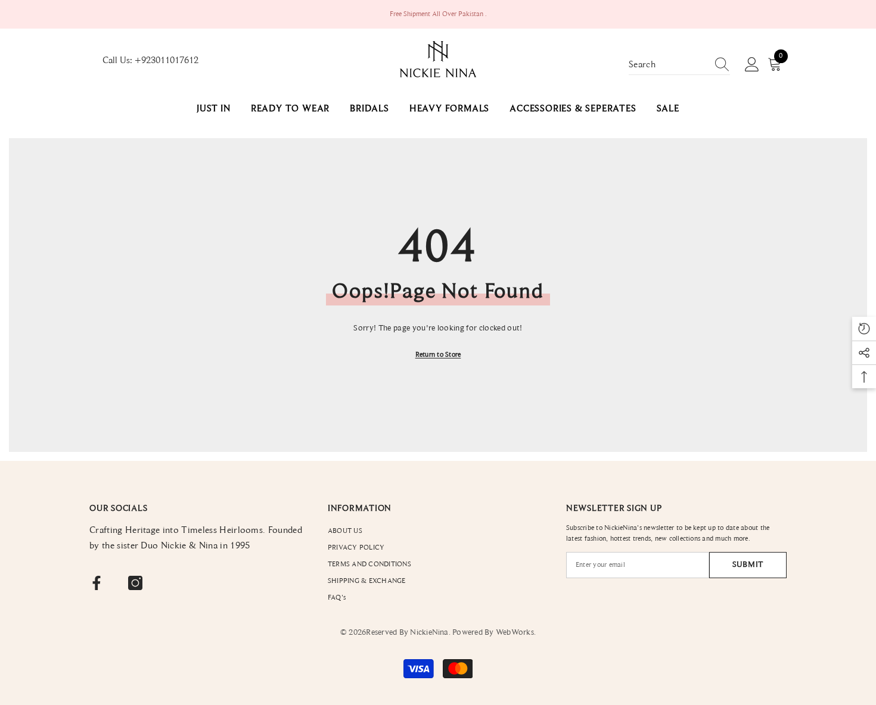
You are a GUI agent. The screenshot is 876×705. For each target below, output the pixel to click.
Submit (747, 565)
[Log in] (752, 65)
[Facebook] (96, 583)
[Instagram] (135, 583)
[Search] (679, 65)
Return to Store (438, 354)
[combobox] (668, 64)
